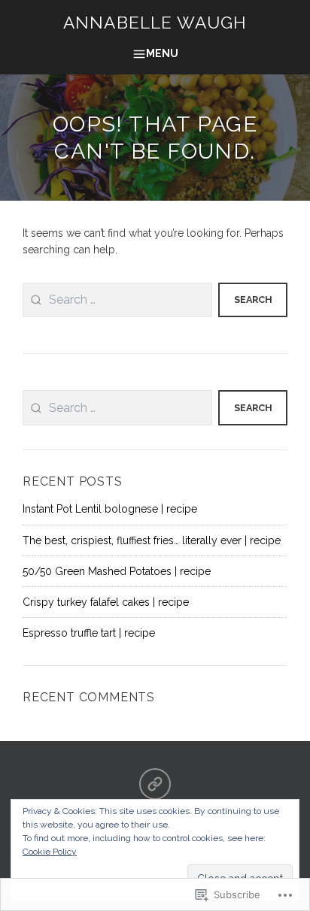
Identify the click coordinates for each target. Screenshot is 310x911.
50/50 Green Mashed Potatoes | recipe (117, 571)
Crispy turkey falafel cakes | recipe (106, 602)
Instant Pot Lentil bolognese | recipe (110, 509)
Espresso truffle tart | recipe (89, 633)
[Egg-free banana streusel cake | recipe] (155, 784)
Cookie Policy (50, 851)
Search (253, 299)
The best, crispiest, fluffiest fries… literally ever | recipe (152, 540)
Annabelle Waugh (155, 22)
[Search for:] (117, 300)
